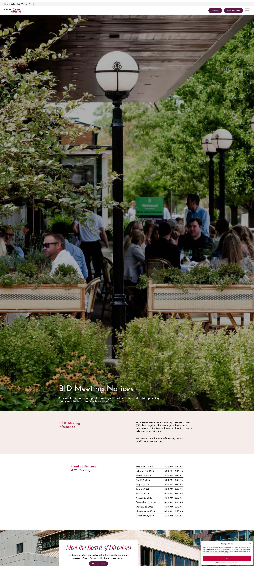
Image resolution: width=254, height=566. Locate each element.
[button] (250, 544)
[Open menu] (247, 10)
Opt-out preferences (221, 562)
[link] (12, 10)
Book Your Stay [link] (233, 10)
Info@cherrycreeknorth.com (149, 440)
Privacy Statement (232, 562)
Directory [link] (215, 10)
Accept (227, 558)
